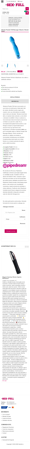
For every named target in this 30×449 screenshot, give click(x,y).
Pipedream (11, 162)
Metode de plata (6, 416)
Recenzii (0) (15, 101)
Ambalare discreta (7, 420)
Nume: (23, 210)
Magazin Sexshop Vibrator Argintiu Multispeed (11, 277)
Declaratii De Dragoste (8, 440)
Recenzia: (22, 223)
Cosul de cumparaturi (7, 429)
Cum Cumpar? (6, 414)
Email (20, 1)
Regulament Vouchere (8, 427)
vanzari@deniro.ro (11, 403)
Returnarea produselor (8, 431)
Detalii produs (15, 97)
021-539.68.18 (12, 1)
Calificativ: (22, 217)
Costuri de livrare (6, 418)
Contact (4, 433)
